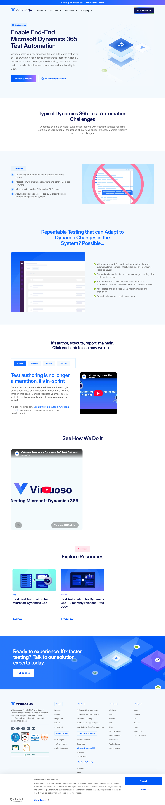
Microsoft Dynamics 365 (86, 748)
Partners (137, 714)
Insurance (80, 768)
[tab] (20, 363)
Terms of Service (140, 735)
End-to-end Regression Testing (88, 723)
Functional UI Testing (84, 719)
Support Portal (114, 748)
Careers (137, 723)
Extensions (58, 723)
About (136, 710)
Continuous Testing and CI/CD (88, 714)
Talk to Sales (23, 673)
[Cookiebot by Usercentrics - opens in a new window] (16, 800)
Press (136, 727)
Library (111, 727)
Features (57, 710)
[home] (21, 10)
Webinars (112, 710)
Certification (113, 740)
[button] (41, 10)
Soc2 (135, 719)
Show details (40, 800)
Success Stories (115, 731)
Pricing (57, 714)
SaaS (79, 772)
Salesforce (81, 744)
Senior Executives (61, 748)
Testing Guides (114, 744)
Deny (143, 789)
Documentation (114, 735)
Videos (111, 723)
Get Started (58, 727)
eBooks (112, 719)
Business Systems (83, 740)
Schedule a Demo (23, 78)
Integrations (58, 719)
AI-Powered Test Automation (87, 710)
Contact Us (138, 731)
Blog (110, 714)
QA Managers (59, 740)
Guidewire (80, 752)
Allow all (143, 781)
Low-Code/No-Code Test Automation (90, 727)
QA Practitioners (60, 744)
